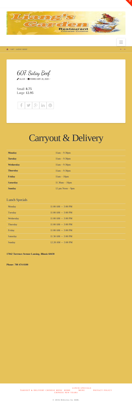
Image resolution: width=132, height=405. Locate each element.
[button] (121, 42)
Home (67, 390)
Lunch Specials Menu (81, 389)
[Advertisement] (66, 297)
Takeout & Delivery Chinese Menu (41, 390)
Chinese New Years (66, 392)
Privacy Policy (102, 390)
